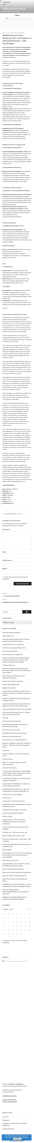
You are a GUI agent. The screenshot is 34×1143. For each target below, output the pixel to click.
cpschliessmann (19, 32)
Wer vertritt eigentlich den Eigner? (11, 632)
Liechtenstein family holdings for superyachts (14, 810)
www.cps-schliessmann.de (9, 1101)
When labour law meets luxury (10, 860)
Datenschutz (5, 1120)
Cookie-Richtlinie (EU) (8, 1129)
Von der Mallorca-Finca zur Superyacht (13, 644)
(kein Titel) (5, 718)
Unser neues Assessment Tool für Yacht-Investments (16, 709)
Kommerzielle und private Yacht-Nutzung (13, 801)
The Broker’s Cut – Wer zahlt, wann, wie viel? (14, 832)
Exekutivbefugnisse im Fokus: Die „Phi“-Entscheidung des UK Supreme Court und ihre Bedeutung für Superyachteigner (17, 855)
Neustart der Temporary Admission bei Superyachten (16, 872)
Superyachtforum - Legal (13, 513)
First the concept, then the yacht (11, 730)
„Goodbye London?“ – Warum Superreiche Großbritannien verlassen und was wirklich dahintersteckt (13, 822)
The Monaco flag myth (8, 665)
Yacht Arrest (5, 750)
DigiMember (21, 1141)
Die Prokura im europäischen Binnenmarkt (13, 648)
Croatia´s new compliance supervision (12, 681)
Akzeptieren (17, 1139)
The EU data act (6, 798)
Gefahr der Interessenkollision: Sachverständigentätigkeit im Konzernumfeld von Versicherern (15, 892)
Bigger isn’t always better (9, 688)
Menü (17, 15)
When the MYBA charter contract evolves (13, 835)
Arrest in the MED (7, 816)
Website (4, 568)
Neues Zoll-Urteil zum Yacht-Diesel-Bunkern (14, 876)
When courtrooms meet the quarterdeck (13, 869)
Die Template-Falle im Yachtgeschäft (12, 654)
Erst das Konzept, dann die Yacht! (11, 721)
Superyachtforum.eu (7, 636)
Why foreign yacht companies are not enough (14, 733)
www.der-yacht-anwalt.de (9, 1099)
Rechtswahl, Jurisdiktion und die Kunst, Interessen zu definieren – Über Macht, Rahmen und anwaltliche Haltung (16, 745)
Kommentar (6, 529)
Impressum (5, 1117)
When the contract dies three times (11, 736)
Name (4, 552)
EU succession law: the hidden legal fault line (14, 740)
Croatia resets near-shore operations (12, 794)
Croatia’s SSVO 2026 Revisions (11, 684)
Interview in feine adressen (9, 768)
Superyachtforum (13, 9)
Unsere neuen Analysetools (9, 651)
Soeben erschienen (7, 759)
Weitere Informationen (23, 1137)
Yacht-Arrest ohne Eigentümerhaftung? (12, 813)
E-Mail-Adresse (7, 560)
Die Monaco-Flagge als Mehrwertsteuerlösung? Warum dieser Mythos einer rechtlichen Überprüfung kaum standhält (16, 670)
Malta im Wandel (6, 850)
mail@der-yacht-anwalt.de (9, 1096)
